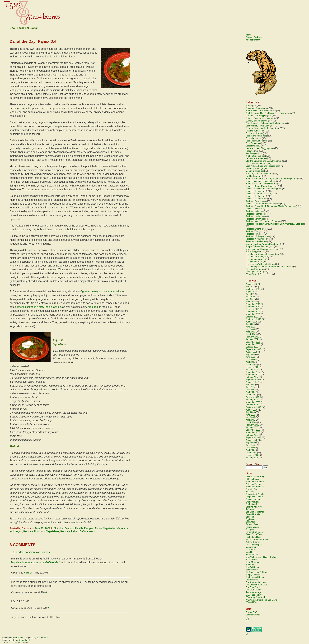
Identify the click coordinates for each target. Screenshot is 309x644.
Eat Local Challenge (255, 512)
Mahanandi (251, 547)
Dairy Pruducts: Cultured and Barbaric (263, 123)
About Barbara (253, 40)
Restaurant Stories (254, 241)
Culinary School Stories (256, 121)
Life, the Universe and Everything (261, 161)
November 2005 (253, 432)
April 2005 (250, 450)
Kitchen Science (253, 156)
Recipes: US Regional (256, 236)
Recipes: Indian (69, 531)
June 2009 (250, 327)
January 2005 (252, 457)
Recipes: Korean (253, 219)
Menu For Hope (253, 171)
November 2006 (253, 402)
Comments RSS (253, 615)
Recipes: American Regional (259, 181)
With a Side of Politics (256, 274)
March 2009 (251, 334)
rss (254, 105)
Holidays (250, 151)
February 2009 (252, 337)
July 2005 (250, 442)
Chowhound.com (253, 499)
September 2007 (253, 379)
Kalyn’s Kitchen (253, 542)
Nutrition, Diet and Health (68, 528)
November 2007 (253, 374)
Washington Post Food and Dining (261, 600)
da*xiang (250, 509)
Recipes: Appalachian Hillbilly (259, 183)
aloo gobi (93, 307)
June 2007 (250, 387)
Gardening (250, 146)
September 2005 (253, 437)
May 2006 (250, 417)
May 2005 (250, 447)
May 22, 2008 (43, 528)
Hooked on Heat (253, 537)
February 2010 (252, 309)
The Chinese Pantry (255, 256)
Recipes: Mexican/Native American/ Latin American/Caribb (273, 224)
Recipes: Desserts (254, 198)
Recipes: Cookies (254, 196)
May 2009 (250, 329)
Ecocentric (251, 517)
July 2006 (250, 412)
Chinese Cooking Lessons (258, 118)
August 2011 (251, 291)
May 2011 (250, 299)
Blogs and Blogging (255, 108)
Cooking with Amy (254, 507)
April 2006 (250, 420)
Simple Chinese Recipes (257, 246)
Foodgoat (250, 529)
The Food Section (254, 587)
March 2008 (251, 364)
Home (248, 35)
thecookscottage (253, 592)
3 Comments (87, 531)
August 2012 (251, 284)
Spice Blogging (253, 251)
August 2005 (251, 440)
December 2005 (253, 430)
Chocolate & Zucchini (256, 494)
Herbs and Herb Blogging (257, 148)
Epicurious (250, 522)
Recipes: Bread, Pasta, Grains (260, 186)
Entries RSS (251, 612)
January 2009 (252, 339)
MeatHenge (251, 552)
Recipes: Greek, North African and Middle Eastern (269, 206)
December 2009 (253, 311)
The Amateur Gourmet (256, 582)
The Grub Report (253, 590)
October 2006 (252, 404)
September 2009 (253, 319)
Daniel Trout (24, 640)
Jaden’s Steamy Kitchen (257, 539)
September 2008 (253, 349)
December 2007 (253, 372)
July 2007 (250, 384)
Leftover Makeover (254, 158)
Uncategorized (252, 271)
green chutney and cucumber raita (101, 291)
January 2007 (252, 399)
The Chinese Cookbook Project (260, 254)
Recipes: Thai (252, 231)
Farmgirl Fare (252, 524)
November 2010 (253, 306)
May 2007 (250, 389)
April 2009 (250, 332)
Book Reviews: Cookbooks (258, 110)
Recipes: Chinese (254, 191)
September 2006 (253, 407)
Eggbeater (250, 519)
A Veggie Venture (254, 484)
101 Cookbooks (253, 479)
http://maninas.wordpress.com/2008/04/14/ (35, 562)
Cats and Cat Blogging (256, 115)
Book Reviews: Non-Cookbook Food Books (266, 113)
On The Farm (252, 176)
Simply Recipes (253, 575)
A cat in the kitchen (255, 481)
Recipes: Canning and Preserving (261, 188)
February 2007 (252, 397)
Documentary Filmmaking (257, 126)
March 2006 (251, 422)
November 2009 (253, 314)
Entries (5, 642)
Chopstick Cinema (254, 496)
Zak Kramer (42, 637)
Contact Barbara (254, 37)
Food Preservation (254, 141)
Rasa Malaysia (252, 562)
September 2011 (253, 289)
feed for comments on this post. (30, 552)
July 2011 (250, 294)
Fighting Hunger (253, 131)
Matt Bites (250, 549)
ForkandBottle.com (254, 532)
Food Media (251, 138)
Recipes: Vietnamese (256, 239)
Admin (249, 105)
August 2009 (251, 322)
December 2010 (253, 304)
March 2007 (251, 394)
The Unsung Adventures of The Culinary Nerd (267, 266)
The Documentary (254, 259)
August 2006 (251, 410)
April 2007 (250, 392)
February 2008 (252, 367)
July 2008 (250, 354)
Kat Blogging (252, 153)
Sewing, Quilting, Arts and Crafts (261, 244)
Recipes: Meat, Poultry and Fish (261, 221)
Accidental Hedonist (255, 486)
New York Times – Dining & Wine (261, 557)
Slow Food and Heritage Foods (260, 249)
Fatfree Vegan (252, 527)
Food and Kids (252, 133)
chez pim (250, 491)
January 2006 (252, 427)
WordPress (18, 637)
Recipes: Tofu (252, 234)
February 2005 (252, 455)
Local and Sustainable (256, 163)
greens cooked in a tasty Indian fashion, (39, 307)
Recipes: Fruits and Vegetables (41, 531)
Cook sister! (251, 504)
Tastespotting (252, 580)
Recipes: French (253, 201)
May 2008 (250, 359)
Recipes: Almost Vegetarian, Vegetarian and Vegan (269, 178)
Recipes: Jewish (253, 216)
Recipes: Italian (253, 211)
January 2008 (252, 369)
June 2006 (250, 415)
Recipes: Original (254, 229)
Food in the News (254, 136)
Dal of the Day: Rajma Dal (33, 41)
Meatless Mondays (254, 168)
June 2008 (250, 357)
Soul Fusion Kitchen (255, 577)
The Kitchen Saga (254, 261)
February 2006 (252, 425)
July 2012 (250, 286)
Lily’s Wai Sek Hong (255, 476)
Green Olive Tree (254, 534)
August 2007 (251, 382)
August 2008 (251, 352)
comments (18, 642)
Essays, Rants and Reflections (260, 128)
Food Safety (251, 143)
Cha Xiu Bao (251, 489)
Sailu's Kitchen (252, 567)
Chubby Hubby (252, 502)
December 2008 (253, 342)
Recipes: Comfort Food (256, 193)
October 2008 (252, 347)
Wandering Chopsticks (256, 597)
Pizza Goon (251, 559)
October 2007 (252, 377)
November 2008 (253, 344)
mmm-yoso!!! (252, 554)
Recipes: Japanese (254, 214)
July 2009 (250, 324)
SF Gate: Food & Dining (257, 572)
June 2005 (250, 445)
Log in (248, 617)
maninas (28, 573)
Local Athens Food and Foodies (260, 166)
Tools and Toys (253, 269)
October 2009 (252, 317)
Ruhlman (250, 564)
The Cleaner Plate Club (256, 585)
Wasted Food (252, 602)
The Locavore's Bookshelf (258, 264)
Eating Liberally (253, 514)
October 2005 (252, 435)
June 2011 (250, 296)
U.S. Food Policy (254, 595)
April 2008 (250, 362)
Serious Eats (252, 570)
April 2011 (250, 301)
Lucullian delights (254, 544)
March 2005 (251, 452)
